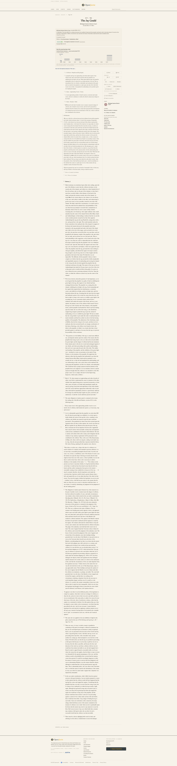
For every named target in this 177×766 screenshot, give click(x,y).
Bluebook (119, 81)
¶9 (64, 167)
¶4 (64, 94)
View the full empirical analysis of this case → (65, 68)
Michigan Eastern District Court (88, 24)
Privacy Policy (103, 762)
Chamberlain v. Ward (73, 39)
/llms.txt (108, 742)
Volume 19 (63, 14)
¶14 (64, 278)
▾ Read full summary (60, 35)
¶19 (64, 489)
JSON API (108, 744)
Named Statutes (87, 751)
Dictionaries (76, 9)
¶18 (64, 412)
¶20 (64, 617)
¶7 (64, 115)
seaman (106, 127)
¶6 (64, 104)
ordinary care (76, 543)
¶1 (64, 72)
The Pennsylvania (65, 39)
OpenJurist (57, 14)
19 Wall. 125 (68, 440)
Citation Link (112, 81)
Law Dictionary (87, 744)
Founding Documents (88, 753)
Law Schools (86, 750)
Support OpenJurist (116, 748)
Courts (63, 9)
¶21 (64, 625)
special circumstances (82, 654)
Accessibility (64, 762)
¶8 (64, 118)
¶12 (64, 181)
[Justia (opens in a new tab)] (67, 752)
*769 (61, 427)
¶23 (64, 716)
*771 (61, 641)
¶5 (64, 101)
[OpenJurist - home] (88, 5)
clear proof (88, 108)
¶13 (64, 184)
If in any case (107, 122)
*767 (61, 215)
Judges (69, 9)
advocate (106, 118)
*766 (61, 121)
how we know (82, 41)
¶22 (64, 675)
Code (57, 9)
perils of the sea (91, 602)
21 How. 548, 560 (93, 500)
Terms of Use (95, 762)
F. (66, 14)
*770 (61, 534)
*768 (61, 317)
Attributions (88, 762)
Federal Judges (87, 746)
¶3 (64, 91)
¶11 (64, 175)
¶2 (64, 75)
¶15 (64, 335)
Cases (52, 9)
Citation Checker (87, 757)
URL (106, 81)
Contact (71, 762)
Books (83, 9)
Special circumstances (109, 128)
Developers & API (110, 741)
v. (86, 500)
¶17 (64, 397)
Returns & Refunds (79, 762)
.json (61, 727)
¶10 (64, 172)
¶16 (64, 378)
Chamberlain (80, 500)
